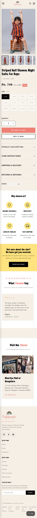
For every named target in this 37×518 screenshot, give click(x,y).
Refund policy (6, 477)
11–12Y (22, 108)
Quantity (5, 118)
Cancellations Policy (32, 508)
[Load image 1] (5, 60)
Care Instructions (11, 156)
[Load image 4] (28, 60)
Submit (30, 492)
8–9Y (31, 102)
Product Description (12, 147)
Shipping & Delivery (11, 165)
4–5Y (31, 96)
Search (4, 461)
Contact (4, 469)
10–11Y (14, 108)
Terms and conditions (11, 509)
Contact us (5, 452)
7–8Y (22, 102)
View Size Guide (18, 264)
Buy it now (18, 136)
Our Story (5, 465)
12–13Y (31, 108)
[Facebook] (8, 434)
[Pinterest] (13, 434)
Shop (3, 448)
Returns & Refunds (12, 175)
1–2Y (5, 96)
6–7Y (14, 102)
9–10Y (5, 108)
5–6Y (5, 102)
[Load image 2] (12, 60)
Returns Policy (18, 508)
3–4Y (22, 96)
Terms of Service (7, 473)
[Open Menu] (3, 3)
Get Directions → (11, 394)
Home (4, 444)
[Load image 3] (20, 60)
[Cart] (34, 3)
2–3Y (14, 96)
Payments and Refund (24, 509)
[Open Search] (30, 3)
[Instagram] (4, 434)
